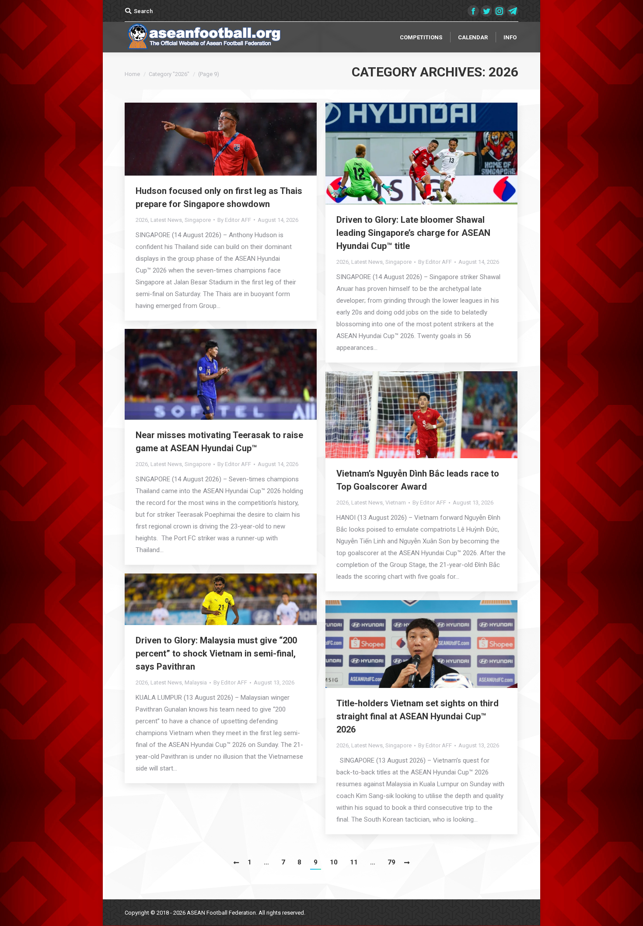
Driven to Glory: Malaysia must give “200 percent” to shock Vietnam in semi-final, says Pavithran (216, 653)
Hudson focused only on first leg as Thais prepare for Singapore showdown (219, 197)
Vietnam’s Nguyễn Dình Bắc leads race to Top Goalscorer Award (417, 480)
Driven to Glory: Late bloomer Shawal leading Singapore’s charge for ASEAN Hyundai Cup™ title (413, 232)
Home (132, 74)
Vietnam (395, 502)
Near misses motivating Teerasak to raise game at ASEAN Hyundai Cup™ (219, 441)
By (234, 220)
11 (354, 862)
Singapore (198, 220)
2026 (142, 220)
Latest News (166, 220)
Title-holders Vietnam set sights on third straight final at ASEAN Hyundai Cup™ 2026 (417, 716)
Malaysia (196, 682)
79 (391, 862)
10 (334, 862)
